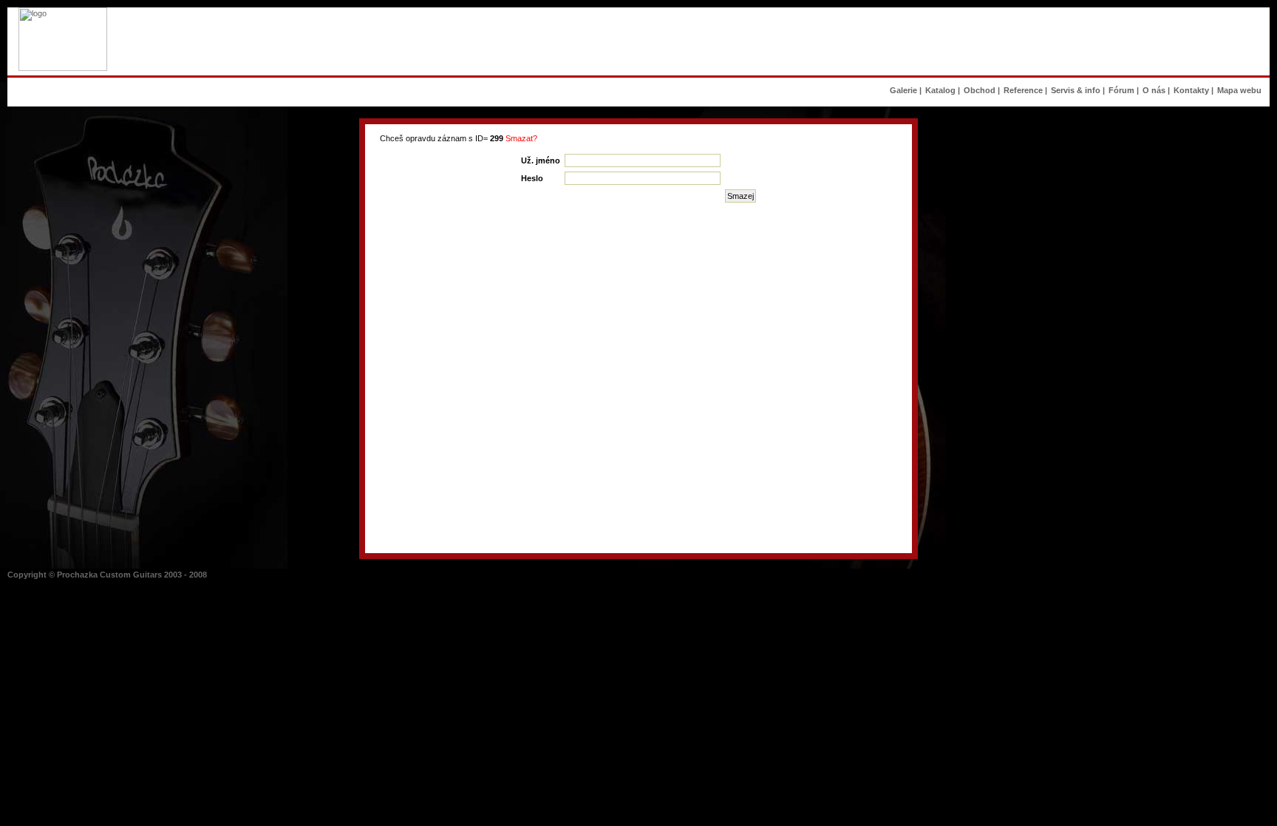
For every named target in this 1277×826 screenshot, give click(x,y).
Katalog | (942, 90)
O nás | (1156, 90)
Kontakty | (1193, 90)
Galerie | (906, 90)
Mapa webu (1241, 90)
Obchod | (982, 90)
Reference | (1025, 90)
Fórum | (1124, 90)
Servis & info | (1078, 90)
